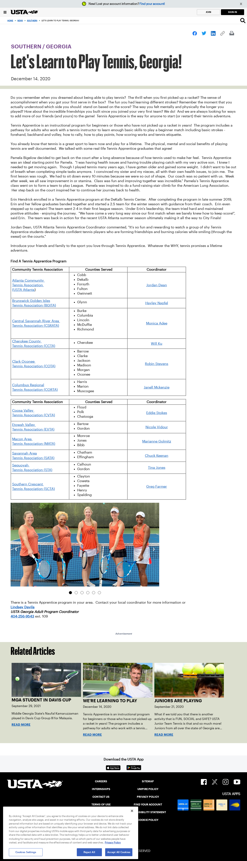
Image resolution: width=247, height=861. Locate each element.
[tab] (70, 592)
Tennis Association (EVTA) (33, 429)
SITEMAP (148, 781)
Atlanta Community (28, 280)
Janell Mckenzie (156, 387)
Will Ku (156, 344)
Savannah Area (24, 453)
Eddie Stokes (156, 413)
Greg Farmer (156, 486)
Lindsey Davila (23, 607)
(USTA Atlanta (23, 290)
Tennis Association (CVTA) (33, 415)
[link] (194, 33)
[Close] (132, 811)
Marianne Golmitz (156, 441)
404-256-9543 (22, 616)
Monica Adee (156, 323)
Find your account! (152, 3)
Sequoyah (21, 465)
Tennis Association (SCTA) (33, 489)
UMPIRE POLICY (147, 789)
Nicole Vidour (156, 427)
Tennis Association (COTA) (33, 366)
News (20, 20)
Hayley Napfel (156, 303)
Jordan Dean (156, 285)
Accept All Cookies (118, 852)
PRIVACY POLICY (148, 797)
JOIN (208, 12)
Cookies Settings (25, 852)
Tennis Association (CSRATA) (35, 326)
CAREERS (101, 781)
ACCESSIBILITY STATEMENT (148, 812)
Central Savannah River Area (36, 321)
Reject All (89, 852)
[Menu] (5, 12)
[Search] (243, 20)
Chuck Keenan (156, 456)
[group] (85, 544)
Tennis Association (28, 285)
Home (10, 20)
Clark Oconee (24, 361)
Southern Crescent (28, 484)
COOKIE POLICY (147, 820)
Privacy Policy (113, 842)
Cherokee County (27, 341)
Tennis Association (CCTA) (33, 346)
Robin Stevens (156, 364)
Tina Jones (156, 468)
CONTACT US (100, 797)
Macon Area (22, 439)
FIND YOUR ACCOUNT (148, 804)
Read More (21, 725)
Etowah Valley (24, 425)
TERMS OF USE (101, 804)
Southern (32, 20)
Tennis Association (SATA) (33, 458)
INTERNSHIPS (101, 789)
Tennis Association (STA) (32, 470)
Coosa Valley (23, 410)
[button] (241, 4)
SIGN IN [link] (232, 12)
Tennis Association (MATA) (33, 444)
